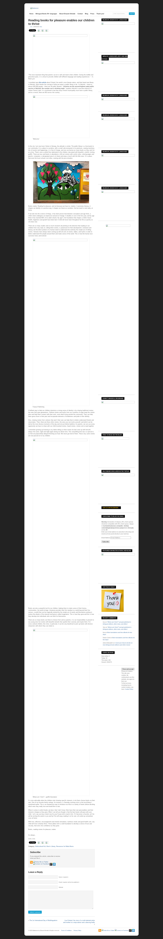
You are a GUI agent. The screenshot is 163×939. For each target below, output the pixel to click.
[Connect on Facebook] (41, 864)
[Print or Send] (43, 31)
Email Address (105, 538)
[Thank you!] (112, 611)
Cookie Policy (129, 689)
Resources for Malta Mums (65, 846)
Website (61, 887)
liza (41, 26)
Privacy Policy (77, 930)
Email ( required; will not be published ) (69, 882)
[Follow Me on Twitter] (40, 862)
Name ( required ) (63, 877)
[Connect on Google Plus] (51, 864)
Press (92, 14)
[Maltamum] (34, 8)
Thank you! (100, 14)
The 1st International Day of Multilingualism (43, 920)
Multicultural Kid (40, 846)
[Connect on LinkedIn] (54, 864)
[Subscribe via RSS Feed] (31, 862)
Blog (86, 14)
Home (31, 14)
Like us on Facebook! (110, 507)
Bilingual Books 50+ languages (46, 14)
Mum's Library (50, 846)
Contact (80, 14)
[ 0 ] (31, 26)
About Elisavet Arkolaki (67, 14)
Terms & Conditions (66, 930)
